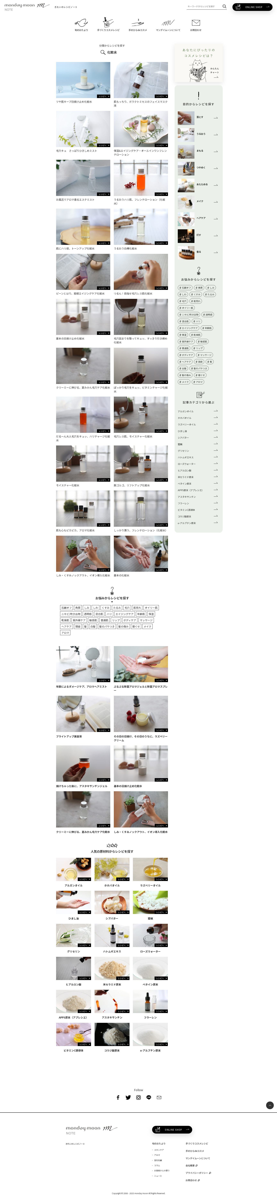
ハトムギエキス (185, 457)
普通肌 (104, 620)
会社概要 (190, 1165)
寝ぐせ (136, 626)
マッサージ (146, 620)
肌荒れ (137, 608)
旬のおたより (159, 1143)
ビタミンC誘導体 (186, 509)
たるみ (117, 608)
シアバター (183, 437)
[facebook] (118, 1097)
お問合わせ (191, 1180)
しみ (86, 608)
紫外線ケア (79, 620)
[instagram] (138, 1097)
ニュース (158, 1175)
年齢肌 (141, 614)
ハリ (109, 614)
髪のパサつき (107, 626)
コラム (157, 1165)
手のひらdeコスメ (195, 1150)
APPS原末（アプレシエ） (191, 490)
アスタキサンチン (187, 496)
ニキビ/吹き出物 (70, 614)
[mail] (159, 1097)
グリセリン (183, 450)
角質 (77, 608)
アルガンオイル (185, 411)
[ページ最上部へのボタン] (270, 1105)
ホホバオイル (184, 418)
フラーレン (183, 503)
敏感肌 (93, 620)
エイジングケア (125, 614)
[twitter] (128, 1097)
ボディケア (129, 620)
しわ (95, 608)
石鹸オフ (66, 608)
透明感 (88, 614)
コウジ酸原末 (184, 516)
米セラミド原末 (185, 477)
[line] (149, 1097)
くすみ (105, 608)
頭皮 (77, 626)
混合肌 (99, 614)
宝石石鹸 (158, 1160)
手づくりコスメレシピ (197, 1143)
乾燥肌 (65, 620)
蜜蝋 (180, 444)
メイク (147, 626)
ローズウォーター (187, 463)
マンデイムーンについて (198, 1158)
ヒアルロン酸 (184, 470)
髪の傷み (123, 626)
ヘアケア (66, 626)
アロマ (65, 633)
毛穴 (127, 608)
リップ (116, 620)
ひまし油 (182, 431)
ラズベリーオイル (187, 424)
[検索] (224, 6)
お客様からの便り (162, 1170)
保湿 (151, 614)
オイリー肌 (151, 608)
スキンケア (159, 1149)
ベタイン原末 (184, 483)
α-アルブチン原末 (187, 523)
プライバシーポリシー (197, 1172)
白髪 (93, 626)
